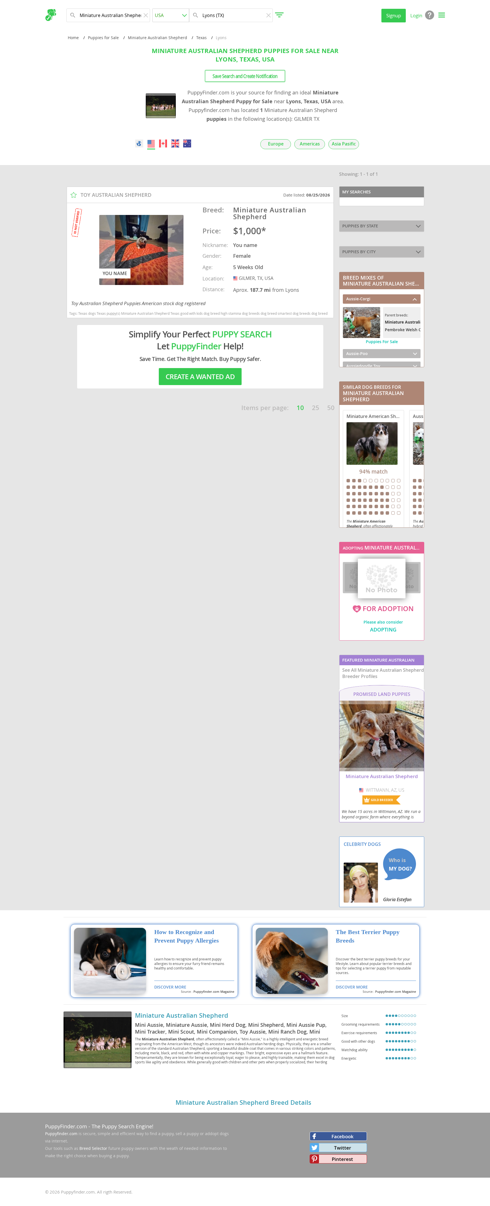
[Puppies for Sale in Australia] (187, 143)
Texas (201, 37)
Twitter (342, 1147)
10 (300, 408)
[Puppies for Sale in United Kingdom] (175, 143)
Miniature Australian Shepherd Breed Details (243, 1102)
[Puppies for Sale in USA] (151, 143)
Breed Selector (93, 1148)
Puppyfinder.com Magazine (213, 992)
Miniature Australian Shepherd (157, 37)
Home (73, 37)
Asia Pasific (344, 144)
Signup (393, 15)
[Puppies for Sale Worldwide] (139, 143)
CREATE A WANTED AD (200, 376)
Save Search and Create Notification (245, 75)
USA (236, 278)
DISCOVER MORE (170, 987)
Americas (310, 144)
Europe (276, 144)
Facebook (342, 1136)
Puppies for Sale (103, 37)
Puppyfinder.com (61, 1133)
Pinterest (342, 1159)
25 (315, 408)
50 (331, 408)
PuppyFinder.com (66, 1126)
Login (416, 15)
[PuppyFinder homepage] (50, 15)
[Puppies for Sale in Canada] (163, 143)
